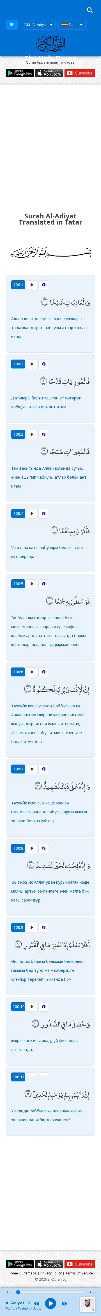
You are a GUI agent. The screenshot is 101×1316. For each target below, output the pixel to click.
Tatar (72, 24)
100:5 (18, 583)
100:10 (19, 1006)
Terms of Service (79, 1273)
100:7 (18, 769)
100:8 (18, 848)
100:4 (18, 513)
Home (13, 1273)
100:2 (18, 364)
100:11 (19, 1076)
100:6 (18, 671)
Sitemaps (29, 1273)
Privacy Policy (51, 1273)
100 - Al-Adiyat (35, 24)
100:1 (18, 284)
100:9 (18, 927)
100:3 (18, 434)
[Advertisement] (50, 143)
